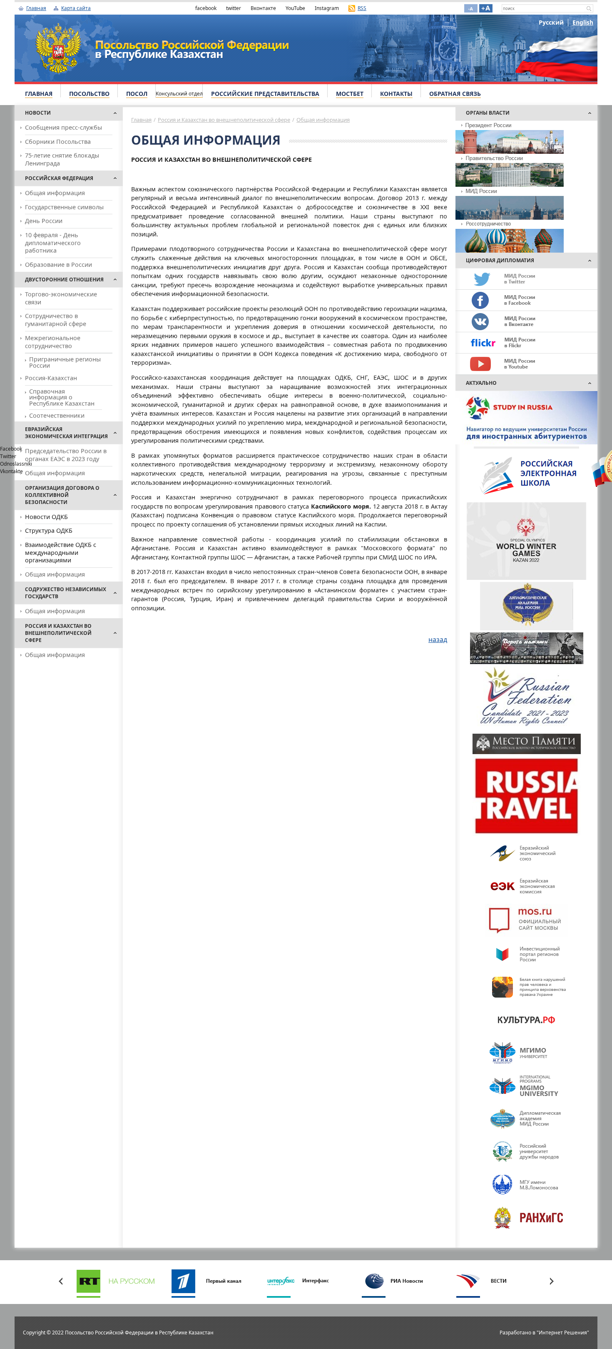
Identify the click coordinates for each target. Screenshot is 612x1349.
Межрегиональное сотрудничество (52, 342)
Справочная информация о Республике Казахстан (62, 397)
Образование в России (58, 264)
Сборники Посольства (58, 141)
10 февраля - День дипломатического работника (53, 242)
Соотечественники (57, 415)
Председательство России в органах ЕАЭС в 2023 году (66, 455)
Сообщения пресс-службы (63, 127)
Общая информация (55, 193)
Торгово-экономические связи (61, 298)
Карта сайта (76, 8)
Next (551, 1281)
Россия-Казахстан (51, 378)
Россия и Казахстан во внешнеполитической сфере (224, 119)
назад (437, 639)
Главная (36, 8)
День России (43, 221)
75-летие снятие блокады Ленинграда (62, 159)
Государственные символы (64, 207)
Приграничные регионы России (65, 362)
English (582, 22)
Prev (60, 1281)
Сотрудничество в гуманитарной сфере (55, 320)
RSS (362, 8)
